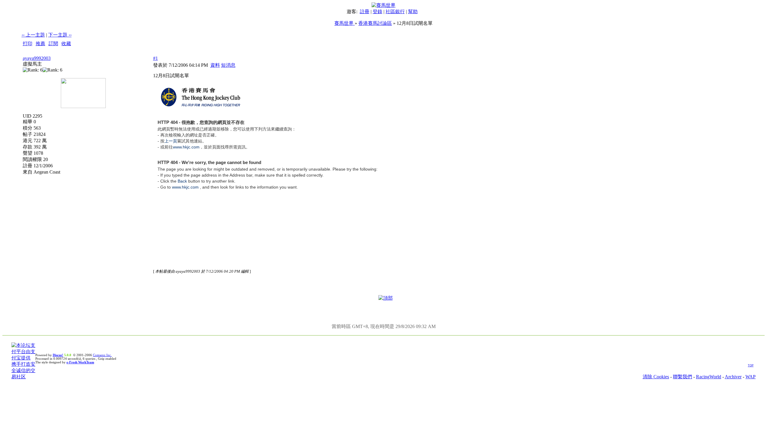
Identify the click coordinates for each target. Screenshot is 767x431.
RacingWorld (708, 376)
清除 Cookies (656, 376)
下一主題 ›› (60, 34)
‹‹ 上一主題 (33, 34)
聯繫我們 (682, 376)
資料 (215, 65)
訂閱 (53, 43)
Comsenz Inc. (102, 355)
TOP (751, 365)
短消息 (228, 65)
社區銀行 (395, 11)
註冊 (364, 11)
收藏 (66, 43)
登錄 (377, 11)
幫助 (413, 11)
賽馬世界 (344, 23)
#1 (155, 58)
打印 (27, 43)
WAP (750, 376)
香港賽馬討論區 (375, 23)
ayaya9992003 (37, 58)
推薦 (40, 43)
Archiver (733, 376)
